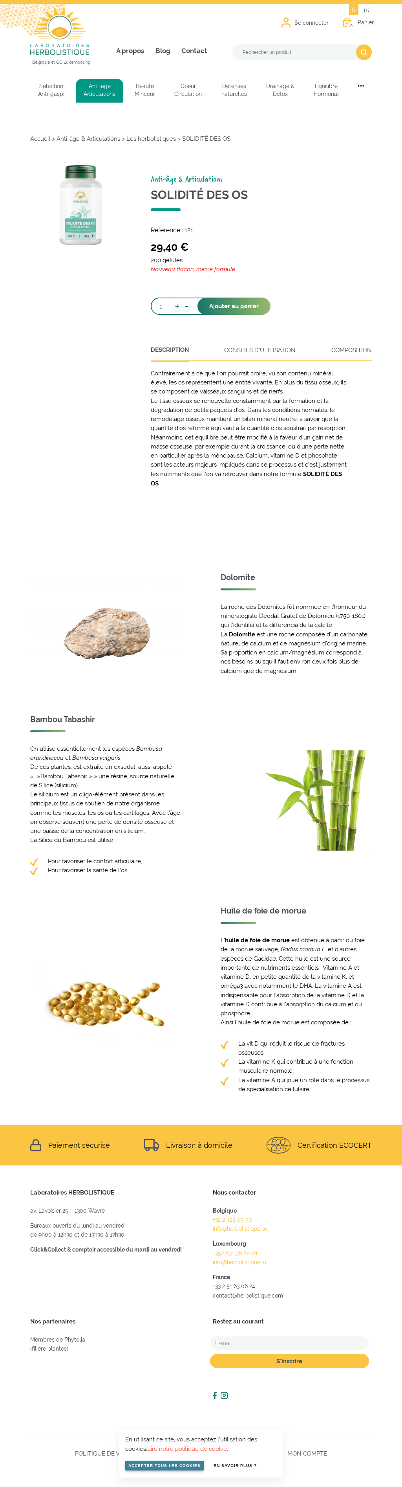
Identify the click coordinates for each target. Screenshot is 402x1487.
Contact (194, 51)
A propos (130, 51)
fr (354, 9)
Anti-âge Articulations (99, 90)
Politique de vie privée (110, 1453)
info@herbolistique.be (240, 1229)
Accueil (40, 138)
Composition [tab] (351, 350)
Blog (162, 51)
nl (366, 9)
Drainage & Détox (280, 90)
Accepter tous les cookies (164, 1465)
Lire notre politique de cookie (187, 1448)
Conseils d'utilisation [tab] (260, 350)
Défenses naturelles (234, 90)
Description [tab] (170, 349)
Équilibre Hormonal (326, 90)
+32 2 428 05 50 (232, 1220)
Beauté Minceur (145, 90)
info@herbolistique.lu (239, 1262)
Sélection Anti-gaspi (51, 90)
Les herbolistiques (151, 138)
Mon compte (307, 1453)
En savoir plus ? (235, 1465)
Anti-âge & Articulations (88, 138)
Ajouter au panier (234, 306)
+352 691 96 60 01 (235, 1253)
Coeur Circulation (188, 90)
